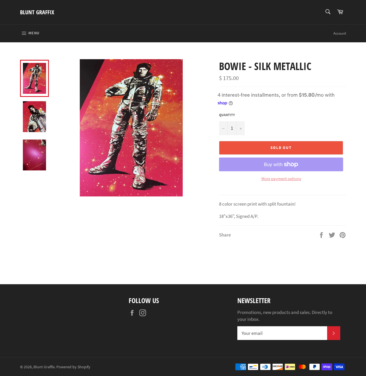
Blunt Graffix (37, 12)
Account (339, 33)
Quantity (227, 115)
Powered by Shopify (73, 367)
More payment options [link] (281, 178)
